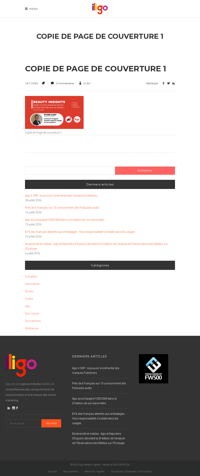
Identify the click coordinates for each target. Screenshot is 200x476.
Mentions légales (95, 471)
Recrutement (33, 321)
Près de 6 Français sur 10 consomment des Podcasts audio (62, 207)
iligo (27, 306)
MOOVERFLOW (121, 464)
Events (29, 298)
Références (32, 328)
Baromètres (32, 283)
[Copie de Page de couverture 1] (54, 127)
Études (29, 291)
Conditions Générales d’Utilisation (131, 471)
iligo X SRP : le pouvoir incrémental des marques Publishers (61, 195)
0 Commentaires (65, 83)
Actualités (31, 276)
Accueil (52, 471)
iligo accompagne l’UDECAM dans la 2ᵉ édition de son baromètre (64, 219)
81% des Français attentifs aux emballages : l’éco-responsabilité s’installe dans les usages (80, 231)
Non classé (32, 313)
